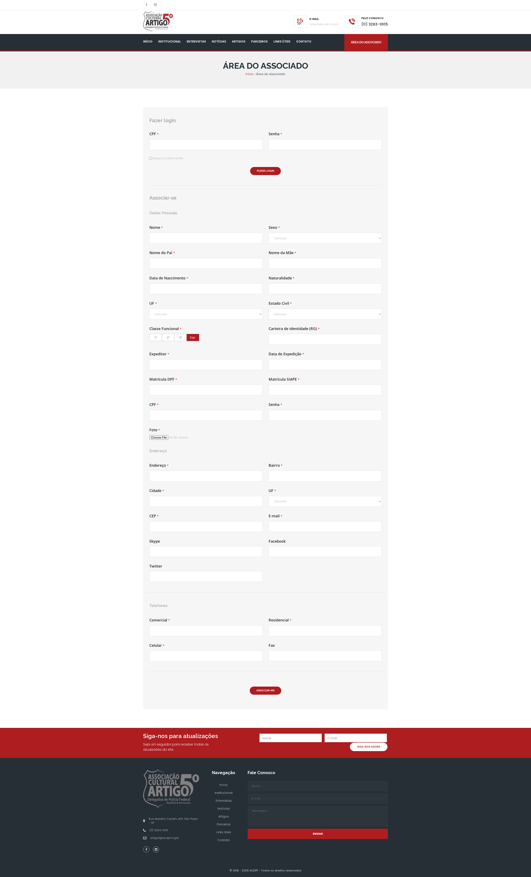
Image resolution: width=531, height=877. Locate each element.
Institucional (169, 41)
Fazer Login (265, 170)
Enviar (318, 834)
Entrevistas (196, 41)
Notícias (219, 41)
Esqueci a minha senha (168, 158)
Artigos (238, 41)
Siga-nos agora (368, 746)
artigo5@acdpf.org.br (324, 24)
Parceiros (259, 41)
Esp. (193, 337)
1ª (155, 337)
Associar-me (265, 690)
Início (147, 41)
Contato (303, 41)
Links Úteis (282, 41)
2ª (168, 337)
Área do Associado (366, 42)
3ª (180, 337)
